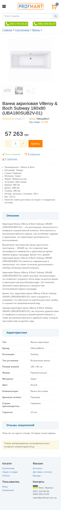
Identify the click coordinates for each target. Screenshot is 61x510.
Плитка (6, 475)
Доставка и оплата (42, 472)
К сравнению (11, 159)
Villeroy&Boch (42, 119)
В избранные (34, 154)
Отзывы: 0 (19, 119)
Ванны (36, 30)
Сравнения (8, 490)
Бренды (37, 475)
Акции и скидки (10, 472)
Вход (31, 446)
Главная (7, 30)
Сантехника (22, 30)
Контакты (37, 468)
